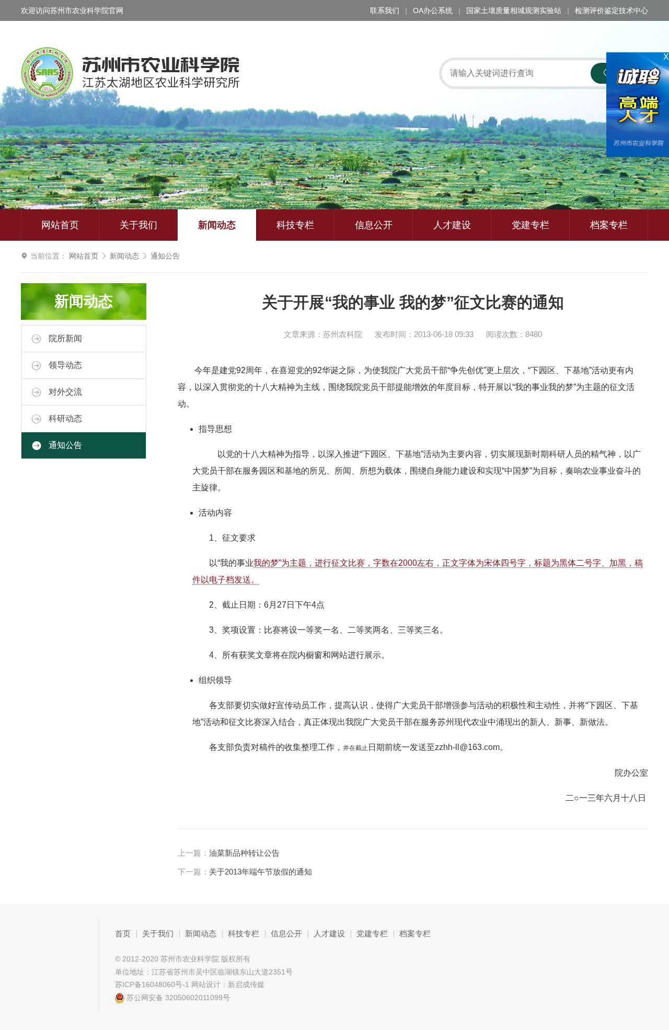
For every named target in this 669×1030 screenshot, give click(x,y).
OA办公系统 (433, 10)
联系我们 (384, 10)
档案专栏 (609, 225)
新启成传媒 (246, 984)
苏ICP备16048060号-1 (152, 984)
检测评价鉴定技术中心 (611, 10)
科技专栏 (295, 225)
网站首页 (60, 225)
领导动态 (64, 365)
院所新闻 (64, 338)
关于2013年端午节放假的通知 (260, 872)
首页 (123, 934)
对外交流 (64, 391)
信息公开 (374, 225)
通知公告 (165, 256)
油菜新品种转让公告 (244, 853)
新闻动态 (217, 225)
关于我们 (138, 225)
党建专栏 (530, 225)
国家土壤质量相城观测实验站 (513, 10)
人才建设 (452, 225)
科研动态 (64, 418)
